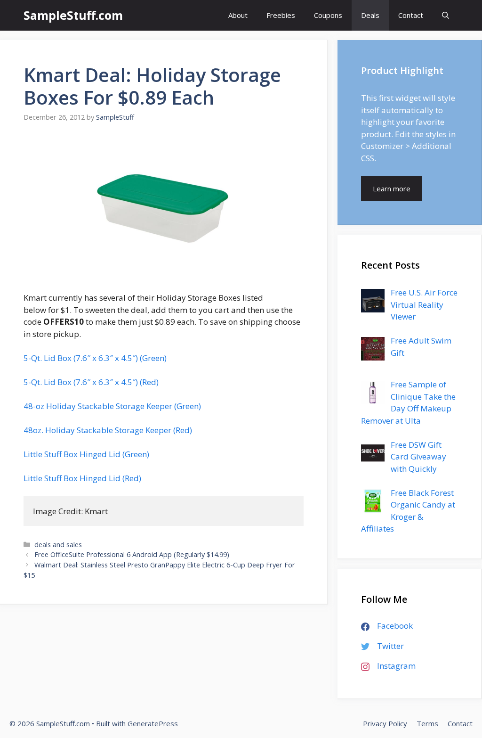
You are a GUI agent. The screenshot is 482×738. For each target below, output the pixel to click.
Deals (370, 15)
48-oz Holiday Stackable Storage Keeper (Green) (112, 406)
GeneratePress (153, 723)
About (238, 15)
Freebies (280, 15)
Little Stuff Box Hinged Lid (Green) (86, 454)
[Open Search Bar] (445, 15)
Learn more (391, 188)
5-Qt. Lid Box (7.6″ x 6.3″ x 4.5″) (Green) (95, 358)
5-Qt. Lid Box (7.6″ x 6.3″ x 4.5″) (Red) (91, 382)
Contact (410, 15)
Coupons (328, 15)
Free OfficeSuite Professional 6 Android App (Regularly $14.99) (131, 554)
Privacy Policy (385, 723)
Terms (427, 723)
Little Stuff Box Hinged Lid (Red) (82, 478)
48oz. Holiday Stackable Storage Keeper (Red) (108, 430)
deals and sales (58, 544)
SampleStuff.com (73, 15)
